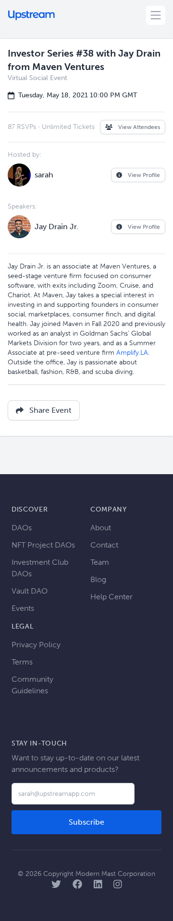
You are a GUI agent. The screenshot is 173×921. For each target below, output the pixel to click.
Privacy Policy (36, 644)
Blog (98, 579)
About (100, 527)
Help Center (111, 596)
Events (23, 608)
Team (99, 562)
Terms (22, 661)
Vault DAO (30, 590)
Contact (104, 544)
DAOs (22, 527)
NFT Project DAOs (43, 544)
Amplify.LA (132, 353)
